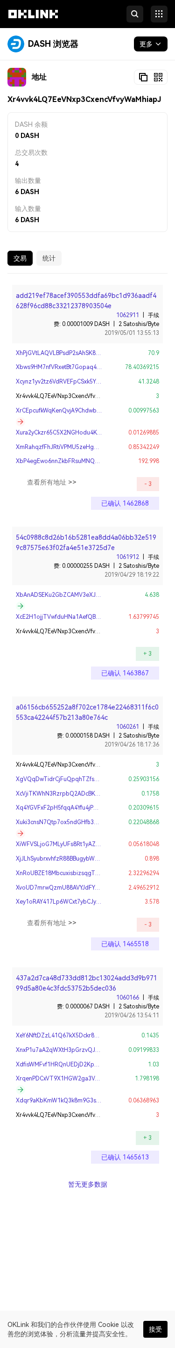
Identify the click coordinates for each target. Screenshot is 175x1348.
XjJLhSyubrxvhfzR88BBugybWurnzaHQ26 (71, 858)
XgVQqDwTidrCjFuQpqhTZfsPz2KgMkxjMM (74, 779)
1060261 (127, 727)
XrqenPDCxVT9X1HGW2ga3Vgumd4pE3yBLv (76, 1078)
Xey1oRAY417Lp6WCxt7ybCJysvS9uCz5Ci (71, 902)
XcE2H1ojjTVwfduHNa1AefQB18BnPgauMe (73, 617)
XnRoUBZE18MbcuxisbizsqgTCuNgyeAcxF (72, 873)
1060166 (127, 997)
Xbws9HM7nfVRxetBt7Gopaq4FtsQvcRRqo (73, 367)
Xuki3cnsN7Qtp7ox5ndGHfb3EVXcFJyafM (70, 822)
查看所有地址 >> (52, 482)
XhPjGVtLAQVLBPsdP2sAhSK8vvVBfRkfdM (71, 353)
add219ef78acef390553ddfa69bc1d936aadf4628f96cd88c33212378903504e (86, 301)
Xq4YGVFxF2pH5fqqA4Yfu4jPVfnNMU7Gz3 (72, 807)
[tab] (20, 258)
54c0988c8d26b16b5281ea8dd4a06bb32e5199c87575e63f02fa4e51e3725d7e (86, 542)
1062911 (127, 315)
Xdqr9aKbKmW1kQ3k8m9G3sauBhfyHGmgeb (77, 1100)
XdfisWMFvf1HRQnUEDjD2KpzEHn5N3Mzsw (75, 1064)
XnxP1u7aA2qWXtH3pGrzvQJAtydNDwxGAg (75, 1050)
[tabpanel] (87, 731)
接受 (155, 1329)
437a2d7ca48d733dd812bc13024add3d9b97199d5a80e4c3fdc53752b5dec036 (86, 983)
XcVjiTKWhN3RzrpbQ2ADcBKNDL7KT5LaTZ (75, 793)
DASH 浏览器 (53, 44)
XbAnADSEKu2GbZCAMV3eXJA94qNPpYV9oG (77, 595)
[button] (33, 22)
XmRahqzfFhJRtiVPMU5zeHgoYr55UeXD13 (73, 447)
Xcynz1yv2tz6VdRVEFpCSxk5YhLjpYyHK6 (70, 381)
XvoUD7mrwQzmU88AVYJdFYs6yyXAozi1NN (74, 887)
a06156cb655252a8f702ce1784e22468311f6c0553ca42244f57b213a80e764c (87, 712)
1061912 (127, 557)
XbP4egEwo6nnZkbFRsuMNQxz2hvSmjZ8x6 (74, 461)
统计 (49, 258)
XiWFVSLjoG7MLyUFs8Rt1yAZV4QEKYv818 (73, 844)
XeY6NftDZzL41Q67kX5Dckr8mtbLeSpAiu (71, 1035)
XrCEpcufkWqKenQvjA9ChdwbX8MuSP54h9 (73, 410)
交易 (20, 258)
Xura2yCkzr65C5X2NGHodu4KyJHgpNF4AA (74, 432)
